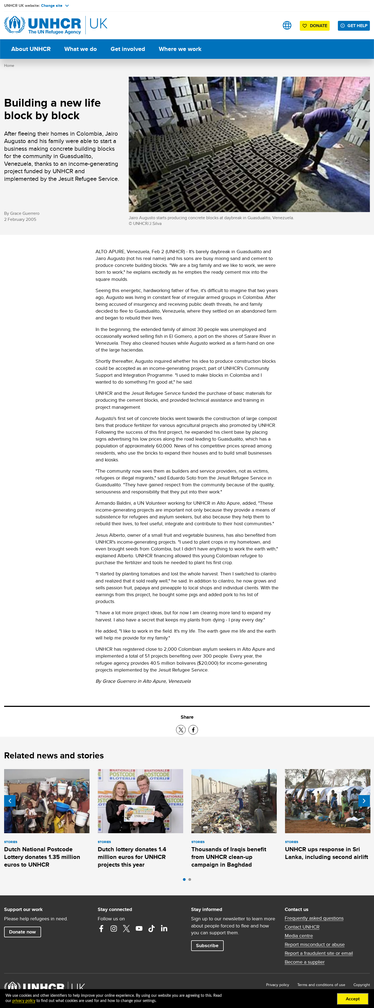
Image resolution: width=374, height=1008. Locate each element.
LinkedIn (164, 928)
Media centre (299, 936)
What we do (80, 48)
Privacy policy (277, 984)
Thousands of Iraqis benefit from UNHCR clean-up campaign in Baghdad (228, 857)
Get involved (128, 48)
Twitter (126, 928)
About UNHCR (31, 48)
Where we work (180, 48)
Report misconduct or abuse (315, 944)
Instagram (113, 928)
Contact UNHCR (302, 927)
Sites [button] (287, 25)
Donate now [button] (22, 931)
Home (9, 65)
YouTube (139, 928)
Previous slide (10, 801)
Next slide (364, 801)
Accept (353, 999)
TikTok (151, 928)
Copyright (361, 984)
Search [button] (269, 25)
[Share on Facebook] (193, 730)
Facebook (101, 928)
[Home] (42, 25)
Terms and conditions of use (321, 984)
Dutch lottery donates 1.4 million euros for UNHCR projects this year (132, 857)
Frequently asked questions (314, 918)
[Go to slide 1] (185, 881)
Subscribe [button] (207, 945)
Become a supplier (305, 962)
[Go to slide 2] (191, 881)
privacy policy (23, 1001)
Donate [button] (318, 25)
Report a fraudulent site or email (319, 953)
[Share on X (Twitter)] (181, 730)
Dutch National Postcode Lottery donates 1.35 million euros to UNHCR (42, 857)
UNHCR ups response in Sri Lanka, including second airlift (326, 853)
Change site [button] (51, 5)
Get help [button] (357, 25)
